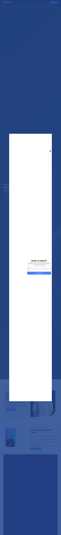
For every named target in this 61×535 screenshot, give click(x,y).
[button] (50, 151)
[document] (30, 267)
